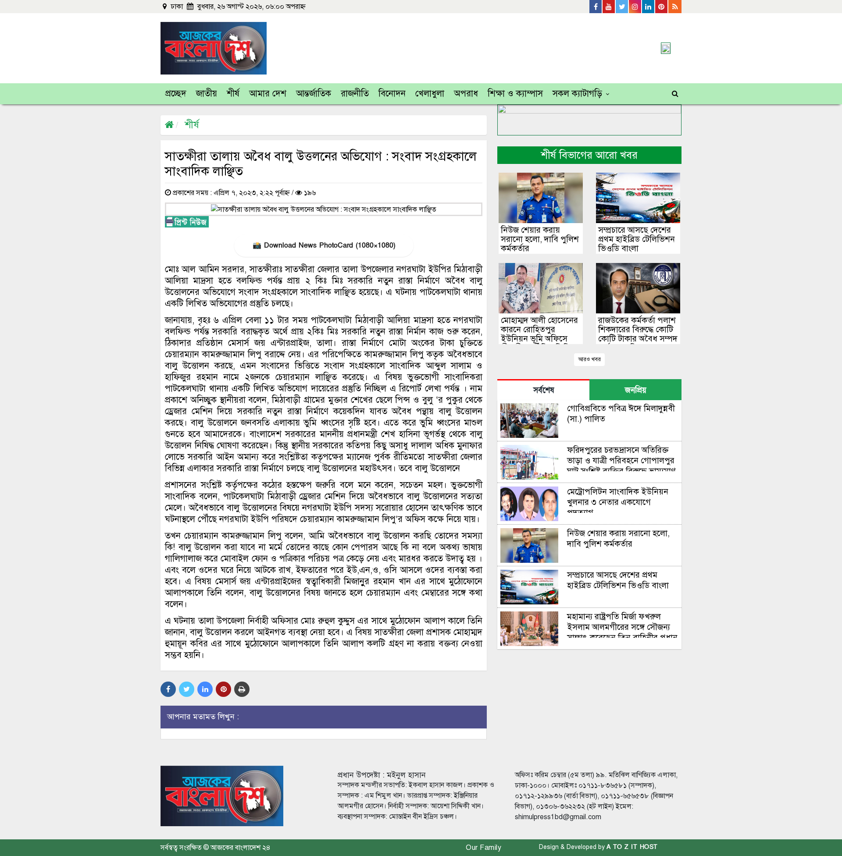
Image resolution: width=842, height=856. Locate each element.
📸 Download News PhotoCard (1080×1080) (324, 245)
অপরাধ (466, 93)
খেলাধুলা (429, 93)
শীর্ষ (233, 93)
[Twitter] (622, 6)
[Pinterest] (661, 6)
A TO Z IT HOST (632, 847)
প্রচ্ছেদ (175, 93)
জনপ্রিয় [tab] (635, 390)
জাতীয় (206, 93)
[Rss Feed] (674, 6)
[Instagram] (635, 6)
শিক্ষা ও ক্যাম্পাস (515, 93)
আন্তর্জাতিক (313, 93)
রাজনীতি (355, 93)
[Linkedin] (648, 6)
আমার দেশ (267, 93)
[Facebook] (596, 6)
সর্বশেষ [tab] (543, 390)
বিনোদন (392, 93)
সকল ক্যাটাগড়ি (577, 93)
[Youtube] (609, 6)
